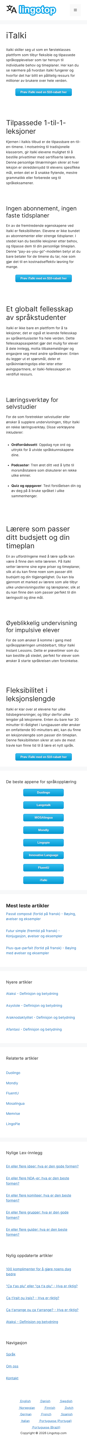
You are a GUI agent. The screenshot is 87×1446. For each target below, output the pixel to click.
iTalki (43, 880)
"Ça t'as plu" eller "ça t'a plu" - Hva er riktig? (42, 1286)
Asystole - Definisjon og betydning (34, 1006)
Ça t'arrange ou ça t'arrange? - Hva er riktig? (42, 1310)
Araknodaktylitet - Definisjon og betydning (40, 1017)
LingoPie (13, 1124)
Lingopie (43, 842)
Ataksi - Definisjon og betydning (32, 994)
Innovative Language (43, 855)
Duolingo (43, 792)
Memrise (13, 1114)
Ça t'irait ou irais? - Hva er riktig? (32, 1298)
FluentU (43, 867)
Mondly (43, 830)
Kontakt (12, 1378)
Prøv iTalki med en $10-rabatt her (43, 92)
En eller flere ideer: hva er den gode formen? (42, 1166)
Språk (10, 1354)
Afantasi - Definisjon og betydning (34, 1029)
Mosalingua (15, 1103)
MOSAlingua (44, 817)
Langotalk (44, 805)
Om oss (12, 1366)
